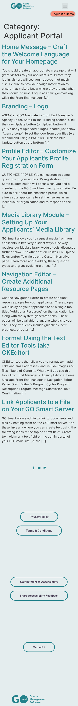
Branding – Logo (25, 106)
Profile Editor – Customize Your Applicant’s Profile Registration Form (39, 158)
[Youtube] (39, 468)
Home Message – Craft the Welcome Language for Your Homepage (35, 54)
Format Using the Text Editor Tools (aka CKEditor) (34, 345)
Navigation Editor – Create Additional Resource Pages (29, 281)
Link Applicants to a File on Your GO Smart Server (38, 405)
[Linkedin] (44, 468)
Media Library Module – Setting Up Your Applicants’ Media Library (38, 222)
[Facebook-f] (33, 468)
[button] (65, 6)
